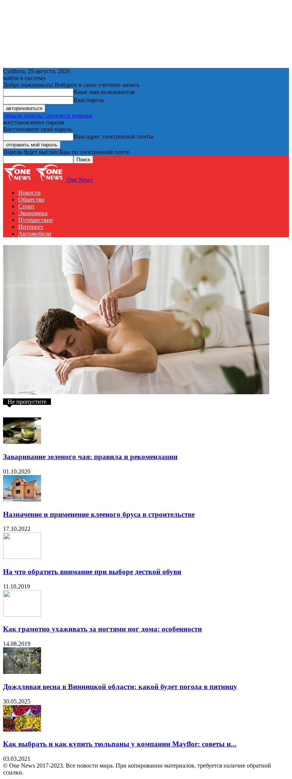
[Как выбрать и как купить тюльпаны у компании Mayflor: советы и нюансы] (22, 729)
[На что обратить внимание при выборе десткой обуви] (22, 557)
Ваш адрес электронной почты (113, 136)
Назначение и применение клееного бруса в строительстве (99, 514)
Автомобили (34, 233)
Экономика (33, 213)
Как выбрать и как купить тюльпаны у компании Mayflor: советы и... (119, 744)
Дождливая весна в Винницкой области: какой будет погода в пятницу (120, 687)
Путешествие (35, 220)
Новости (29, 192)
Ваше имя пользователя (104, 92)
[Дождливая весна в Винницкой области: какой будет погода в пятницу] (22, 672)
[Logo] (19, 179)
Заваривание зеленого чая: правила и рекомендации (90, 457)
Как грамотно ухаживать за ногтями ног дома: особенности (102, 629)
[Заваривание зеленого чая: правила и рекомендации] (22, 442)
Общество (31, 199)
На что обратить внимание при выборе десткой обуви (92, 572)
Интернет (30, 226)
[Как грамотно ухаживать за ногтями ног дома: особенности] (22, 614)
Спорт (26, 206)
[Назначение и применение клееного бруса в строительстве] (22, 499)
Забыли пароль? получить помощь (47, 115)
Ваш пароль (88, 100)
